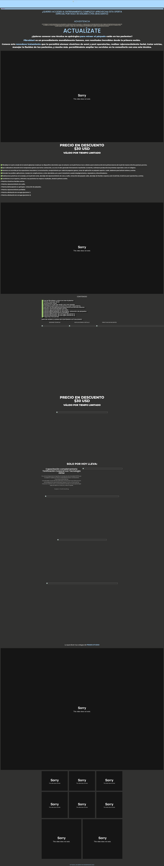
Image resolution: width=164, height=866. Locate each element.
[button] (82, 96)
